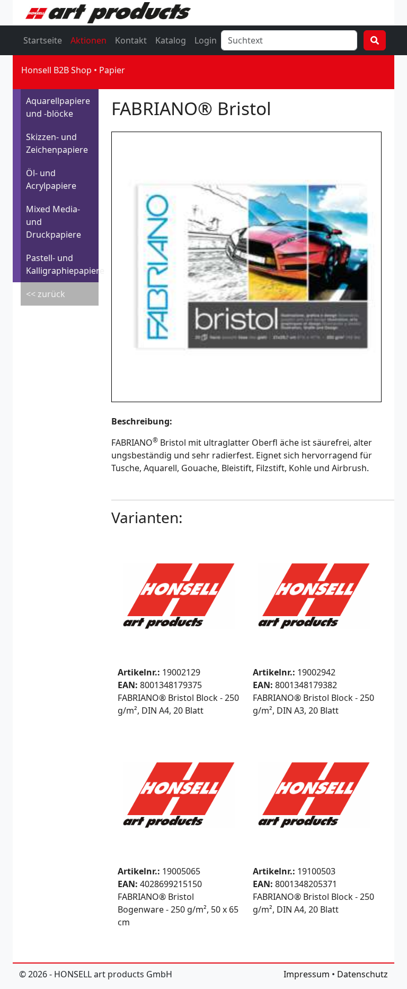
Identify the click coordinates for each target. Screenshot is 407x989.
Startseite (42, 40)
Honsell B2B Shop (56, 70)
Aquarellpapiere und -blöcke (58, 107)
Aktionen (88, 40)
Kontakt (131, 40)
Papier (112, 70)
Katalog (170, 40)
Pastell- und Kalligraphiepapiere (62, 264)
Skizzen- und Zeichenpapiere (57, 143)
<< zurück (45, 294)
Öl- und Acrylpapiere (51, 179)
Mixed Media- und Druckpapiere (53, 221)
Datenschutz (362, 974)
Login (205, 40)
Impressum (307, 974)
